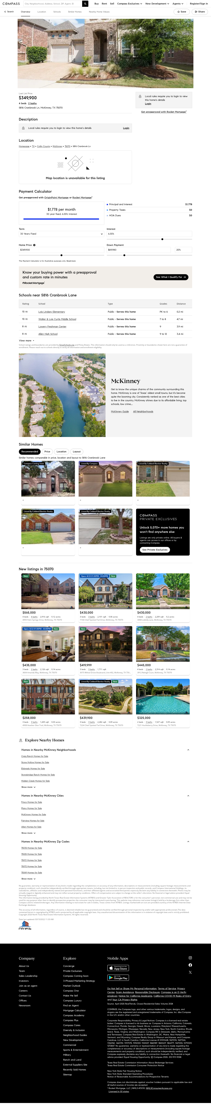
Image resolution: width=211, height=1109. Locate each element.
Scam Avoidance (125, 992)
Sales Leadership (28, 975)
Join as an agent (28, 985)
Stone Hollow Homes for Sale (35, 762)
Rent (104, 3)
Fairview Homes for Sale (32, 820)
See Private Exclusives (154, 549)
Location (42, 11)
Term (21, 229)
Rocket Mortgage (82, 197)
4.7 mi (180, 319)
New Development (73, 1040)
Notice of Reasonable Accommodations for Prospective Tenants (138, 1076)
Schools (57, 11)
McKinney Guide (120, 411)
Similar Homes (75, 11)
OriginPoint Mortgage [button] (56, 197)
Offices (23, 1000)
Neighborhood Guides (75, 1035)
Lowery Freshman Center (52, 326)
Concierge (68, 966)
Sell (112, 3)
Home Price (25, 245)
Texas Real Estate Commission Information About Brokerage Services (140, 1062)
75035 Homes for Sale (31, 848)
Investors (24, 980)
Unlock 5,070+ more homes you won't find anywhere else (162, 530)
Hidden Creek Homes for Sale (35, 781)
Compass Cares (71, 1025)
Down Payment (115, 245)
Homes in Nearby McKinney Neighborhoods (48, 750)
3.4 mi (180, 333)
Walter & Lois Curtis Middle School (57, 319)
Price (47, 451)
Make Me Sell (70, 995)
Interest (111, 229)
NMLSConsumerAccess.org (159, 1088)
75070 (59, 107)
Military (67, 1054)
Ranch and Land (72, 1059)
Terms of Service (167, 988)
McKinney (57, 146)
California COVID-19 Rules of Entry (172, 995)
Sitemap (67, 1074)
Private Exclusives (72, 971)
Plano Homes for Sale (31, 808)
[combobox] (53, 4)
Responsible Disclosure (147, 992)
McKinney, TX (48, 107)
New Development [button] (156, 3)
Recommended (29, 451)
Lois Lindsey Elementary (51, 311)
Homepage (24, 146)
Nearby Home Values (99, 11)
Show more (26, 787)
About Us (24, 966)
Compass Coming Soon (76, 975)
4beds (22, 103)
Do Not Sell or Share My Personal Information (132, 988)
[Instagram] (190, 957)
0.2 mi (180, 311)
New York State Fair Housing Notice (124, 1071)
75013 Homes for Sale (31, 860)
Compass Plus (70, 1020)
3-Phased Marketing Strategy (79, 980)
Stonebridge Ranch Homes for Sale (38, 775)
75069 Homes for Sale (31, 872)
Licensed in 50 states (119, 1091)
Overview (25, 11)
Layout (77, 451)
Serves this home (126, 311)
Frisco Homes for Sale (31, 802)
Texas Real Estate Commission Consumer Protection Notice (135, 1065)
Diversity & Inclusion (74, 1030)
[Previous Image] (82, 478)
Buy (97, 3)
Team (22, 971)
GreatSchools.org (66, 345)
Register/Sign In (199, 3)
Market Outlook (71, 985)
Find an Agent (71, 1005)
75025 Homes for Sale (31, 854)
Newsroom (24, 1005)
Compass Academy (73, 1015)
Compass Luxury (72, 1000)
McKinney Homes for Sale (33, 814)
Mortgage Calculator (74, 1010)
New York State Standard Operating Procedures (130, 1074)
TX (33, 146)
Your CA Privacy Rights (124, 999)
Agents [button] (177, 3)
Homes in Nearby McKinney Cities (42, 795)
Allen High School (47, 333)
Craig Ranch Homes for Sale (34, 756)
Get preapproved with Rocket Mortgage (163, 111)
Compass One (71, 990)
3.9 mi (180, 326)
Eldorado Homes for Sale (33, 768)
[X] (190, 971)
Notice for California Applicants (135, 995)
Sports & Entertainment (76, 1049)
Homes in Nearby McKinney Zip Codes (45, 841)
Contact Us (25, 995)
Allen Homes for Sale (31, 827)
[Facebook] (190, 964)
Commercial (69, 1044)
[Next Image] (128, 478)
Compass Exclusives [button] (128, 3)
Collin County (43, 146)
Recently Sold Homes (74, 1069)
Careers (23, 990)
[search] (85, 4)
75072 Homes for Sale (31, 866)
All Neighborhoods (143, 411)
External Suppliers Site (75, 1064)
